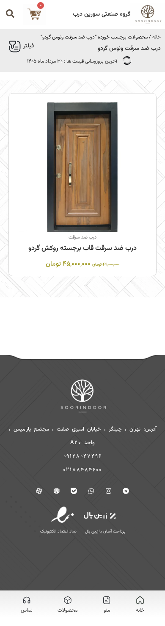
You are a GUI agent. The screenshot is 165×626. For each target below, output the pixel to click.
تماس (27, 610)
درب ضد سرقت (82, 237)
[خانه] (140, 600)
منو (107, 610)
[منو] (106, 600)
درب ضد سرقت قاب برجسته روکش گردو (82, 248)
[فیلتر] (14, 46)
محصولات (67, 610)
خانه (156, 37)
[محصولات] (67, 600)
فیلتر (28, 46)
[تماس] (26, 600)
